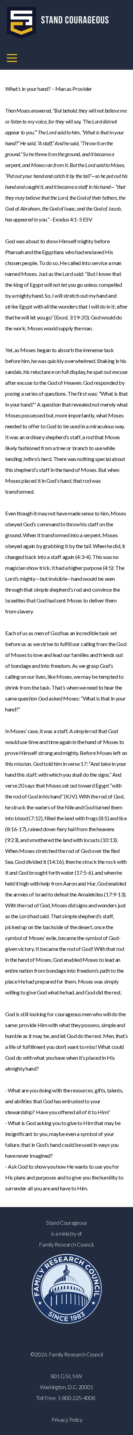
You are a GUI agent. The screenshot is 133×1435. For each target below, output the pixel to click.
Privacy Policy (67, 1419)
